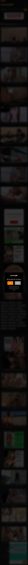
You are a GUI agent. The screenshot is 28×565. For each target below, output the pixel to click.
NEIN (17, 283)
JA (10, 283)
